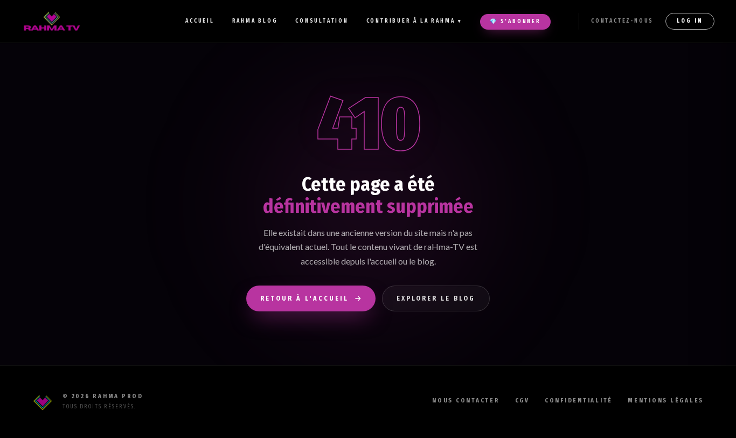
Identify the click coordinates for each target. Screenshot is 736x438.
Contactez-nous (622, 21)
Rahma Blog (255, 21)
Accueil (199, 21)
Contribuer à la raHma (414, 21)
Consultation (322, 21)
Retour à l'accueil (304, 298)
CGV (522, 400)
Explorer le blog (436, 298)
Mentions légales (666, 400)
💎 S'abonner (515, 21)
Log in (690, 21)
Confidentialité (579, 400)
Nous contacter (466, 400)
